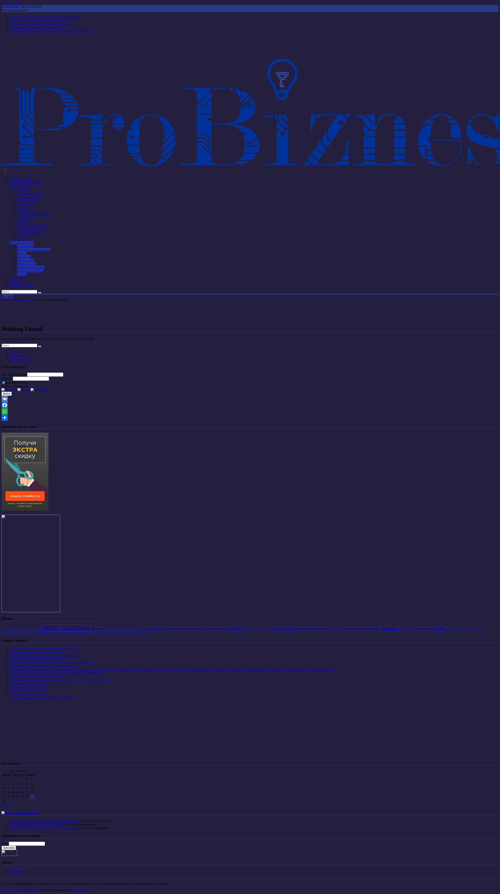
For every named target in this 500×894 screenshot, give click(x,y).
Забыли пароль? (20, 359)
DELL (13, 629)
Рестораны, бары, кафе (32, 225)
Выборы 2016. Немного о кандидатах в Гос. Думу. (42, 24)
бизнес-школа (305, 628)
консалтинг (479, 629)
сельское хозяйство (84, 633)
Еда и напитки (27, 211)
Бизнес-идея (75, 628)
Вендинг (111, 629)
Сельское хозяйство (30, 232)
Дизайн (22, 207)
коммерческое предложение (460, 629)
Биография (98, 628)
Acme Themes (79, 890)
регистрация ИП (39, 633)
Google (20, 629)
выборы (335, 629)
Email (5, 843)
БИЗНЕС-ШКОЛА (21, 285)
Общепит (198, 628)
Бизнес (50, 628)
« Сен (6, 805)
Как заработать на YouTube (27, 683)
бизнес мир (323, 628)
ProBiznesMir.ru (26, 813)
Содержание (17, 870)
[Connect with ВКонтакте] (39, 389)
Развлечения (25, 218)
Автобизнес (25, 246)
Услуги (22, 239)
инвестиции (372, 628)
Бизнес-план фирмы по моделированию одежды (41, 697)
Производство (26, 264)
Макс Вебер (127, 629)
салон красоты (65, 633)
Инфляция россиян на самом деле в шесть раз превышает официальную (57, 673)
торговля (98, 633)
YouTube (36, 629)
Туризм (22, 274)
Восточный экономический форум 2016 (35, 27)
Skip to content (11, 3)
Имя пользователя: (14, 374)
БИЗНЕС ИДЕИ (20, 186)
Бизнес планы (21, 299)
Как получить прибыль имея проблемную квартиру (43, 666)
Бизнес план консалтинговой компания (35, 676)
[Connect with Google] (24, 389)
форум (137, 633)
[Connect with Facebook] (10, 389)
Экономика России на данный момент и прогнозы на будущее (50, 31)
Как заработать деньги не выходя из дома (36, 20)
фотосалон (146, 633)
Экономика (249, 629)
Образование (26, 204)
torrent (28, 629)
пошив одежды (24, 633)
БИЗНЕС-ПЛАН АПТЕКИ (27, 690)
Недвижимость (27, 200)
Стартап (210, 628)
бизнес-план (284, 628)
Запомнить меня (16, 382)
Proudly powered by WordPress (21, 890)
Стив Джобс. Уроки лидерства (29, 687)
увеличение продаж (113, 633)
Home (5, 299)
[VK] (250, 399)
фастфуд (128, 633)
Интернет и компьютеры (33, 249)
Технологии (25, 235)
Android (5, 629)
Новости (171, 628)
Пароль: (7, 378)
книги (441, 628)
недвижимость (8, 633)
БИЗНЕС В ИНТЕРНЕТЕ (26, 183)
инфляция (404, 629)
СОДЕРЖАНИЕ (20, 179)
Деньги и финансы (29, 193)
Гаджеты (23, 190)
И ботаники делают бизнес (27, 694)
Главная (14, 873)
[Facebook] (250, 405)
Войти (13, 352)
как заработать (418, 628)
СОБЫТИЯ (17, 278)
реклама (52, 633)
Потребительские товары (34, 214)
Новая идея (156, 629)
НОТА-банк (140, 629)
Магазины (24, 256)
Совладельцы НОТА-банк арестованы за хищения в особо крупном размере (60, 680)
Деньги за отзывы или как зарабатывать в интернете (44, 17)
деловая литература (351, 628)
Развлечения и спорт (31, 267)
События (23, 221)
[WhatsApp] (250, 411)
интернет (390, 628)
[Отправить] (250, 417)
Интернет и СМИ (29, 197)
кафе (431, 628)
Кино (118, 629)
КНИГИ (14, 281)
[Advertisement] (250, 312)
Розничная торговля (30, 228)
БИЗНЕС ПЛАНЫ (21, 242)
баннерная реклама (264, 629)
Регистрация (17, 355)
